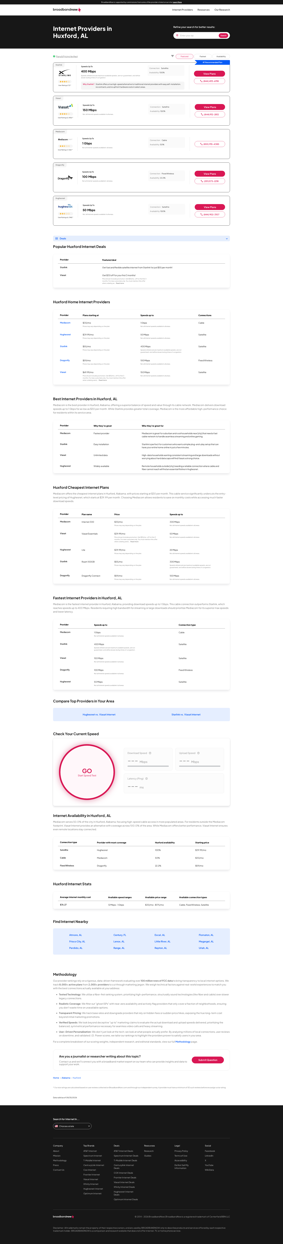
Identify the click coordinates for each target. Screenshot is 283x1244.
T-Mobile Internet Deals (125, 1160)
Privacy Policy (181, 1151)
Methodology (183, 1041)
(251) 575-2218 (211, 181)
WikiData (209, 1169)
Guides (147, 1155)
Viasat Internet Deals (124, 1182)
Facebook (210, 1151)
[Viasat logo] (65, 106)
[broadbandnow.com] (67, 10)
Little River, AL (163, 941)
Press (56, 1165)
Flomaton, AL (206, 934)
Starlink (63, 346)
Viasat (63, 372)
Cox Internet (89, 1169)
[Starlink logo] (64, 73)
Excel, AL (160, 934)
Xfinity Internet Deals (124, 1187)
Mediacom (65, 322)
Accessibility (181, 1160)
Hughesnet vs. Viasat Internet (99, 714)
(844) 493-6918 (211, 81)
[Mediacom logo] (65, 139)
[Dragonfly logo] (65, 177)
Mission (56, 1155)
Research (149, 1151)
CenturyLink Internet (93, 1165)
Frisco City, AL (77, 941)
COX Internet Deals (123, 1172)
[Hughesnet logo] (65, 206)
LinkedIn (209, 1155)
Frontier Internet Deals (125, 1177)
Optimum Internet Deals (126, 1199)
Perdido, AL (76, 947)
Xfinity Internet (90, 1184)
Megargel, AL (206, 941)
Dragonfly (65, 360)
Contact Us (58, 1169)
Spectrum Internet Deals (126, 1155)
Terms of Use (181, 1155)
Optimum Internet (92, 1193)
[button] (182, 10)
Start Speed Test (87, 772)
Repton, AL (161, 947)
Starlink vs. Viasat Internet (186, 714)
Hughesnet (65, 334)
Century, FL (119, 934)
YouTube (209, 1165)
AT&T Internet (90, 1151)
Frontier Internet (91, 1174)
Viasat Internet (90, 1179)
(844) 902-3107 (211, 214)
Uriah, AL (204, 947)
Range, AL (119, 947)
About (56, 1151)
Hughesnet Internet (93, 1188)
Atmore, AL (75, 934)
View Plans (209, 73)
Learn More (177, 2)
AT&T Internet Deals (123, 1151)
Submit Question (207, 1059)
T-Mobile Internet (92, 1160)
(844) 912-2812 (211, 114)
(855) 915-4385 (211, 144)
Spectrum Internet (92, 1155)
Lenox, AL (119, 941)
